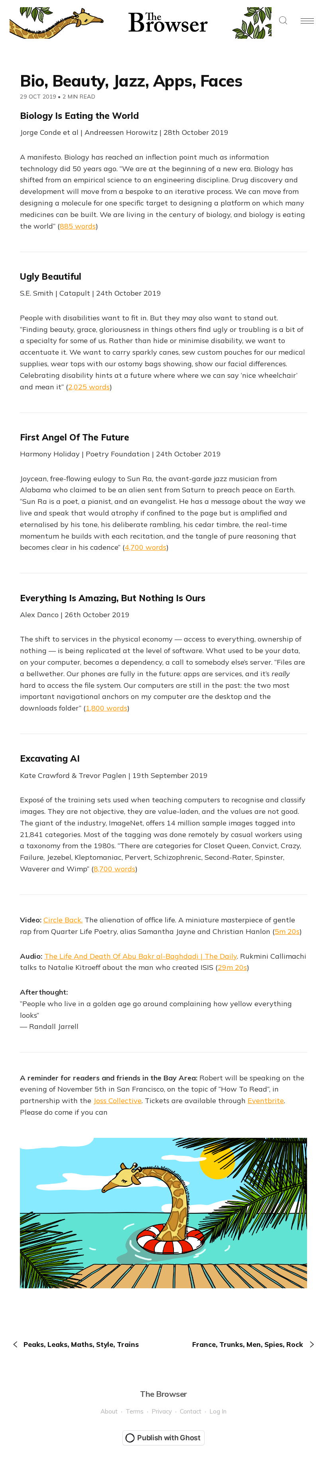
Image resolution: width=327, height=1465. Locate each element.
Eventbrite (266, 1100)
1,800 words (106, 708)
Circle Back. (63, 919)
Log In (218, 1411)
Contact (190, 1411)
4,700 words (145, 547)
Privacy (162, 1411)
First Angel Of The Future (74, 437)
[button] (283, 21)
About (109, 1411)
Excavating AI (50, 758)
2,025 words (89, 386)
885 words (78, 226)
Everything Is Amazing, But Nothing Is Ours (112, 598)
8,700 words (114, 868)
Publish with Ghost (169, 1437)
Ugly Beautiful (50, 276)
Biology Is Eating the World (79, 115)
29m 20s (232, 967)
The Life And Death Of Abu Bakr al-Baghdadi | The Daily (140, 956)
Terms (135, 1411)
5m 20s (287, 931)
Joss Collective (117, 1100)
